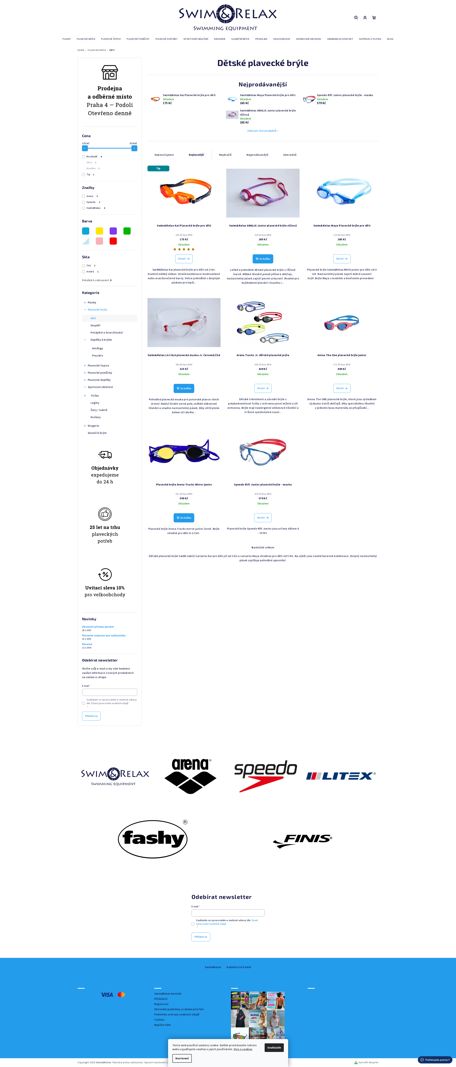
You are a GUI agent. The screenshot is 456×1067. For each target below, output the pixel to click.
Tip (90, 174)
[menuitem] (67, 39)
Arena (92, 196)
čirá (91, 265)
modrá (92, 271)
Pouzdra (97, 356)
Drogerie (93, 426)
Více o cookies (243, 1049)
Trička (95, 396)
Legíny (95, 403)
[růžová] (99, 241)
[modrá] (85, 231)
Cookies (159, 1020)
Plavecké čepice (98, 366)
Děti (93, 318)
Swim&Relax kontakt (168, 994)
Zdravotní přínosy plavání (98, 626)
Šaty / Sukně (99, 410)
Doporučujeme (164, 155)
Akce (91, 162)
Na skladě (94, 156)
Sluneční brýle (97, 433)
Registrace (161, 1004)
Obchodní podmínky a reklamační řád (179, 1009)
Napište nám (162, 1025)
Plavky (92, 302)
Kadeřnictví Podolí (239, 967)
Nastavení (182, 1058)
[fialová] (113, 231)
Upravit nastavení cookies (159, 1062)
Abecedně (290, 155)
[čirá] (85, 241)
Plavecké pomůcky (100, 373)
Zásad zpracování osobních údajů (109, 703)
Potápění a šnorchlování (107, 333)
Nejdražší (225, 155)
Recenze (87, 644)
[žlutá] (99, 231)
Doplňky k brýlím (101, 340)
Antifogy (97, 348)
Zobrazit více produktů (261, 131)
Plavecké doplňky (99, 380)
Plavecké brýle (97, 310)
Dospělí (95, 325)
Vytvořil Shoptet (368, 1062)
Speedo (93, 202)
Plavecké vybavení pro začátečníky (104, 635)
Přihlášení (161, 999)
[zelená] (127, 231)
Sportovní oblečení (100, 387)
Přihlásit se (91, 716)
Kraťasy (96, 417)
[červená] (113, 241)
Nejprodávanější (257, 155)
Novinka (93, 168)
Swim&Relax (96, 208)
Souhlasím (274, 1048)
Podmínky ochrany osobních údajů (176, 1014)
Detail (182, 259)
